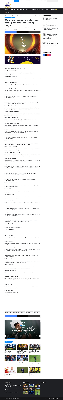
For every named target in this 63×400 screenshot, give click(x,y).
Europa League (8, 312)
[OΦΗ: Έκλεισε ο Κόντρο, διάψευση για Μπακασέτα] (34, 358)
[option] (22, 329)
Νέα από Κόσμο (14, 15)
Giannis (18, 398)
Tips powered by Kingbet (43, 9)
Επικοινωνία (56, 398)
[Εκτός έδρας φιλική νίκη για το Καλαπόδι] (25, 392)
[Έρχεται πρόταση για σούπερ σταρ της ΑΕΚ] (34, 370)
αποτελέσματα (16, 312)
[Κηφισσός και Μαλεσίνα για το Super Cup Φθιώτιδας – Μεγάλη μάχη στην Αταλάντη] (22, 347)
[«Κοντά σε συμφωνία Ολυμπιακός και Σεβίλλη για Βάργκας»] (10, 370)
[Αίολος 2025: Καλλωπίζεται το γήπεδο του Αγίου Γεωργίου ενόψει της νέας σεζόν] (37, 389)
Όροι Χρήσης (52, 398)
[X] (23, 32)
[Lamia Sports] (8, 5)
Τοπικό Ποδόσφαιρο (20, 9)
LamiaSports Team (8, 29)
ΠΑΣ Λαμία (7, 9)
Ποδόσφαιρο (13, 9)
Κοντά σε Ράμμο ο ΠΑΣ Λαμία (9, 362)
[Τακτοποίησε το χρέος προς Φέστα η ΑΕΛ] (22, 370)
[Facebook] (11, 32)
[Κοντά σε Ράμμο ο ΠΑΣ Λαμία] (10, 358)
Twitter (43, 382)
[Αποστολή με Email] (34, 32)
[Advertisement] (41, 5)
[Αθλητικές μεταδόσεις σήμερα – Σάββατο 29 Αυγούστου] (10, 347)
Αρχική (6, 15)
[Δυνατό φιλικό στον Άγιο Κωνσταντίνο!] (37, 385)
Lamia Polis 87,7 (53, 9)
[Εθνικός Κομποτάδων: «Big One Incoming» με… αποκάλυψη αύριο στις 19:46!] (31, 392)
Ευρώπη (22, 312)
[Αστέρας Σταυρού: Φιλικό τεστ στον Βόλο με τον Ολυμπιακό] (34, 347)
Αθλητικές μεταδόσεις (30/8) (22, 329)
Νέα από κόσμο (29, 312)
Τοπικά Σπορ (28, 9)
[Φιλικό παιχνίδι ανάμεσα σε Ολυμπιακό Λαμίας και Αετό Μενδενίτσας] (25, 385)
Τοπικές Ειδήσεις (35, 9)
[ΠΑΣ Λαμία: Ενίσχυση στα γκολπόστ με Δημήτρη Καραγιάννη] (22, 358)
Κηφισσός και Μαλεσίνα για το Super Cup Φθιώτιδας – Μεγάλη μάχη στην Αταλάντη (22, 351)
